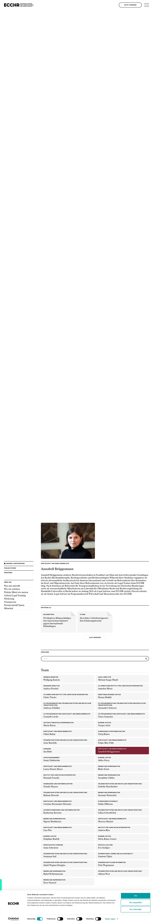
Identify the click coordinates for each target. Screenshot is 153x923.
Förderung (9, 599)
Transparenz (10, 602)
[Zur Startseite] (19, 5)
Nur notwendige (135, 909)
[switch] (60, 919)
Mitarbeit (8, 608)
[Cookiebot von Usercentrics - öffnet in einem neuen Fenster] (13, 919)
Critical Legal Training (15, 596)
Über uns (8, 582)
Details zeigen (110, 919)
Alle (135, 896)
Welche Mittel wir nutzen (16, 592)
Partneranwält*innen (14, 605)
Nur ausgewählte (135, 902)
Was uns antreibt (12, 586)
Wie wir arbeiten (12, 589)
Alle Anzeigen (95, 637)
